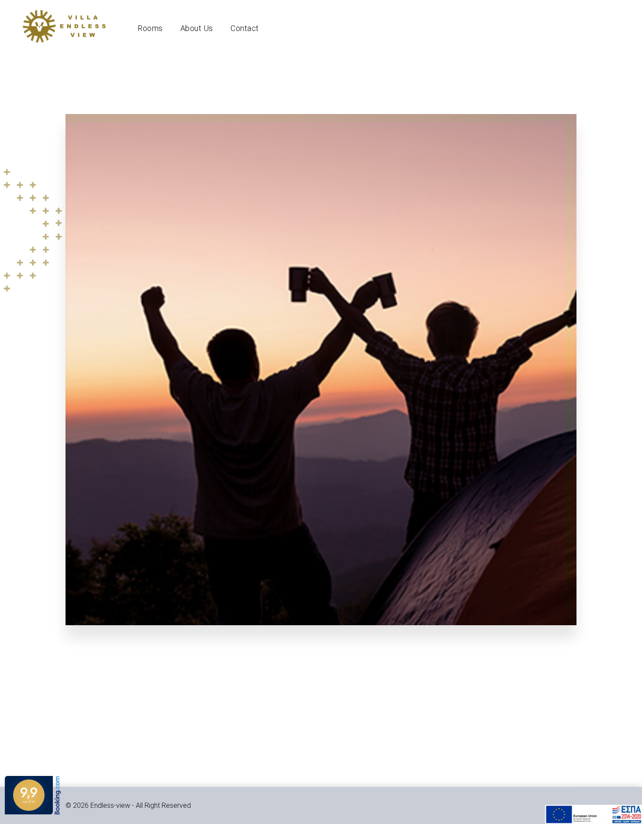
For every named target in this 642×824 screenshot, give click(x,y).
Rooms (150, 28)
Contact (245, 28)
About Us (196, 28)
